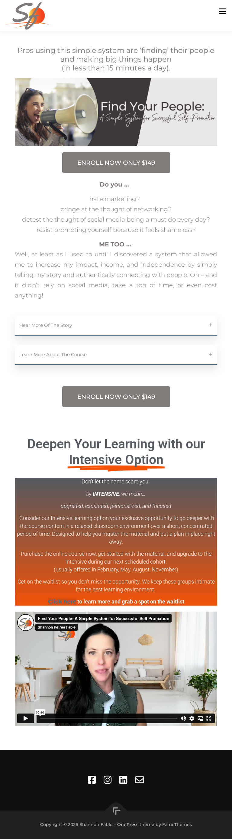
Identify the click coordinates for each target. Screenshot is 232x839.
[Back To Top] (116, 810)
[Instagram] (107, 780)
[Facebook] (92, 780)
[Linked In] (123, 780)
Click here (62, 601)
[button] (116, 325)
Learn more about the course (53, 354)
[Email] (139, 780)
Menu (222, 11)
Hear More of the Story (45, 325)
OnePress (127, 824)
